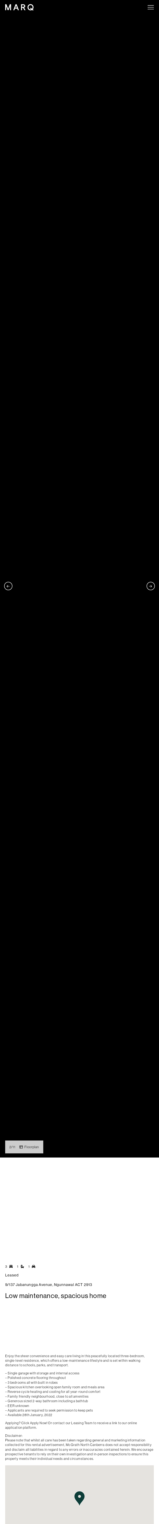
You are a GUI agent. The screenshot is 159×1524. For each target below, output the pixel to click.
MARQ (19, 7)
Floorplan (31, 1147)
